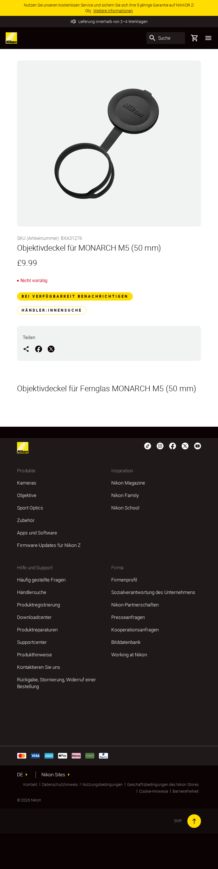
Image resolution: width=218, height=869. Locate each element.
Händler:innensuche (52, 310)
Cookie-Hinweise (153, 791)
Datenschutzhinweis (60, 784)
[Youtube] (197, 445)
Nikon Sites (53, 774)
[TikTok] (147, 445)
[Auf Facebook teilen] (38, 348)
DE (20, 774)
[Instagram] (160, 445)
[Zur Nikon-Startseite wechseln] (11, 38)
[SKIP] (194, 821)
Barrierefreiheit (186, 791)
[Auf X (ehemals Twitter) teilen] (51, 348)
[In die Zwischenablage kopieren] (26, 348)
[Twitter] (185, 445)
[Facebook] (172, 445)
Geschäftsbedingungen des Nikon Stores (163, 784)
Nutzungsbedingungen (102, 784)
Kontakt (30, 784)
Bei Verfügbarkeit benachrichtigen (75, 296)
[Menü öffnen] (208, 38)
